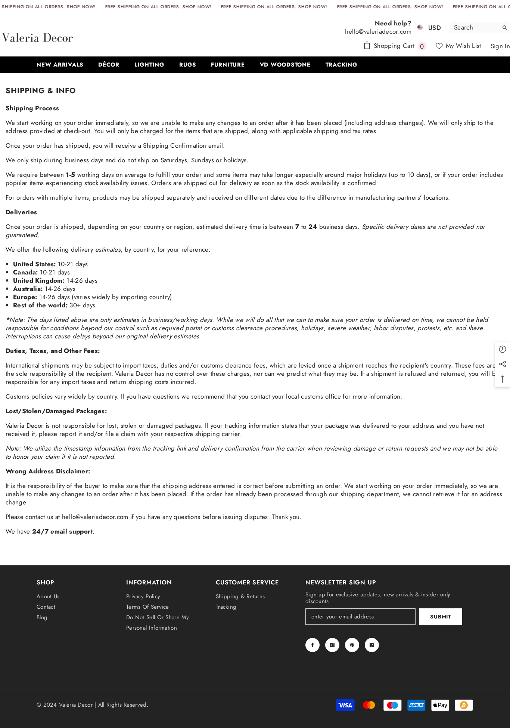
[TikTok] (372, 645)
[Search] (480, 27)
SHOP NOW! (81, 6)
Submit (440, 616)
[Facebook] (312, 645)
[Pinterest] (352, 645)
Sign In (500, 46)
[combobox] (474, 27)
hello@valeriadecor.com (378, 31)
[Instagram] (332, 645)
